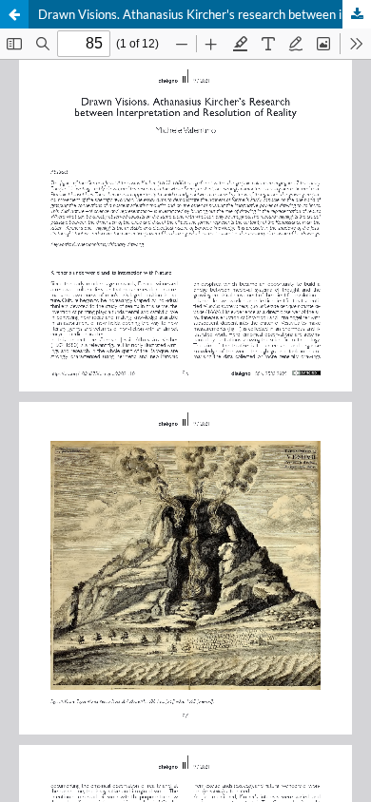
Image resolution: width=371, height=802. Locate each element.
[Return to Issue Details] (14, 14)
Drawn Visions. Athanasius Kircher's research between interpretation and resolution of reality (204, 14)
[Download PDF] (356, 14)
